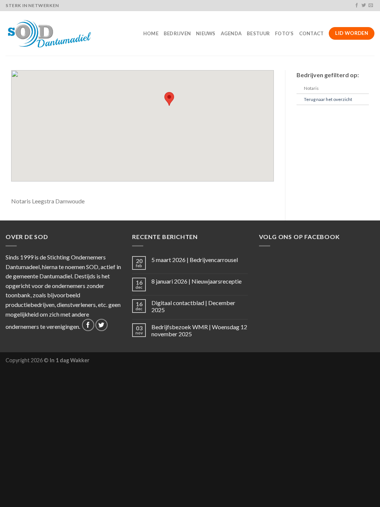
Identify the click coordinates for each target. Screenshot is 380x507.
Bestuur (258, 33)
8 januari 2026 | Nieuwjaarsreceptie (196, 281)
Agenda (231, 33)
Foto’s (284, 33)
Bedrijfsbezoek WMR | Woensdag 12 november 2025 (199, 330)
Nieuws (206, 33)
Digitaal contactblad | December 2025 (193, 306)
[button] (169, 99)
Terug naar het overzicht (328, 99)
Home (150, 33)
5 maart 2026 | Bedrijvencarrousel (194, 259)
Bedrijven (177, 33)
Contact (311, 33)
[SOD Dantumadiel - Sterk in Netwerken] (50, 33)
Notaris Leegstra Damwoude (48, 201)
